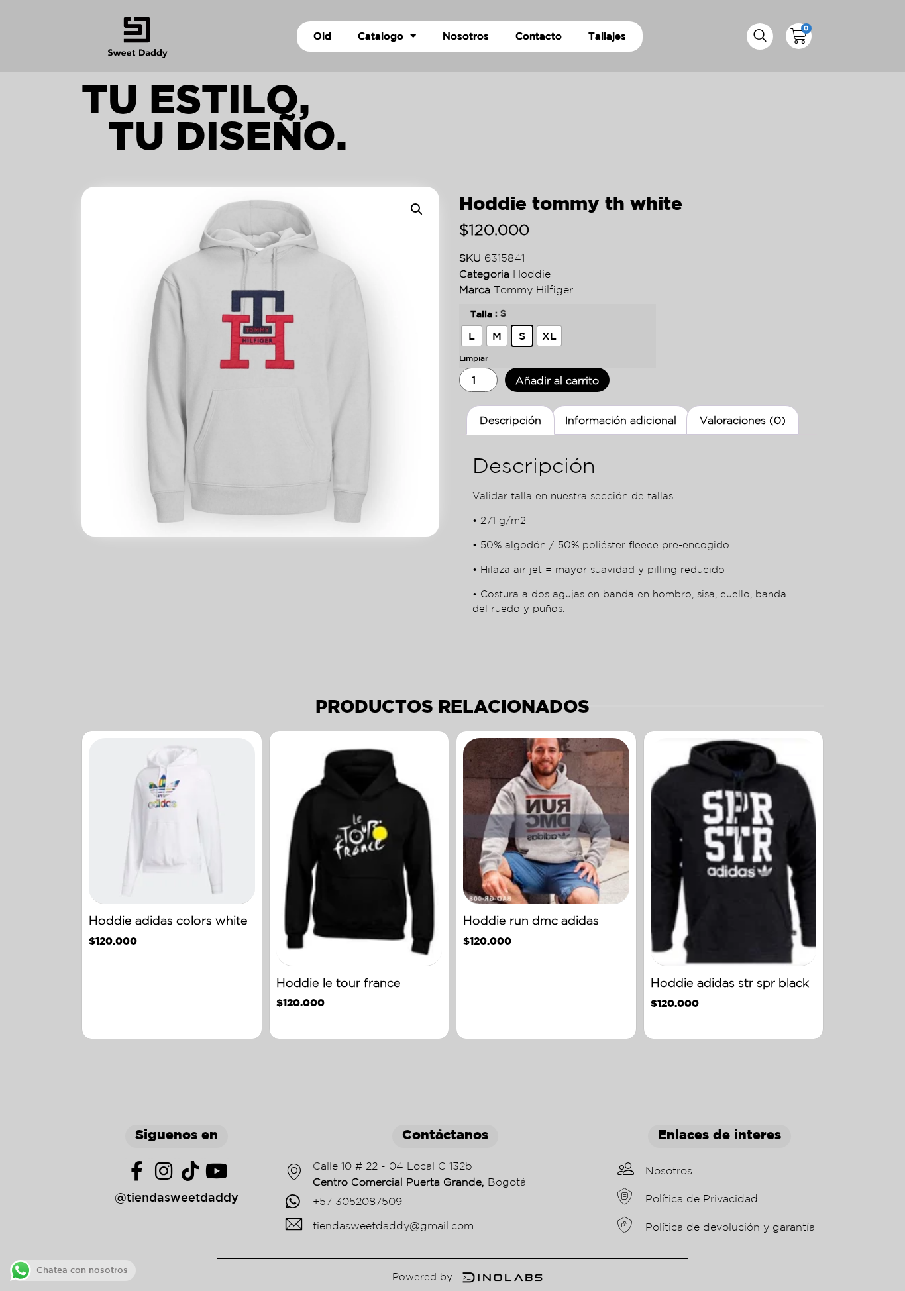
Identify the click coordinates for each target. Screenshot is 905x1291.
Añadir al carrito (557, 380)
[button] (760, 36)
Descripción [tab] (510, 420)
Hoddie (532, 274)
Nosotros (466, 36)
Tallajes (607, 36)
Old (322, 36)
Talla (481, 314)
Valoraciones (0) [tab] (743, 420)
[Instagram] (163, 1171)
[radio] (472, 336)
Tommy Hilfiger (533, 289)
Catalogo (380, 36)
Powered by (422, 1276)
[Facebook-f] (137, 1171)
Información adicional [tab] (620, 420)
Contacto (538, 36)
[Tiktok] (190, 1171)
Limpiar (473, 357)
